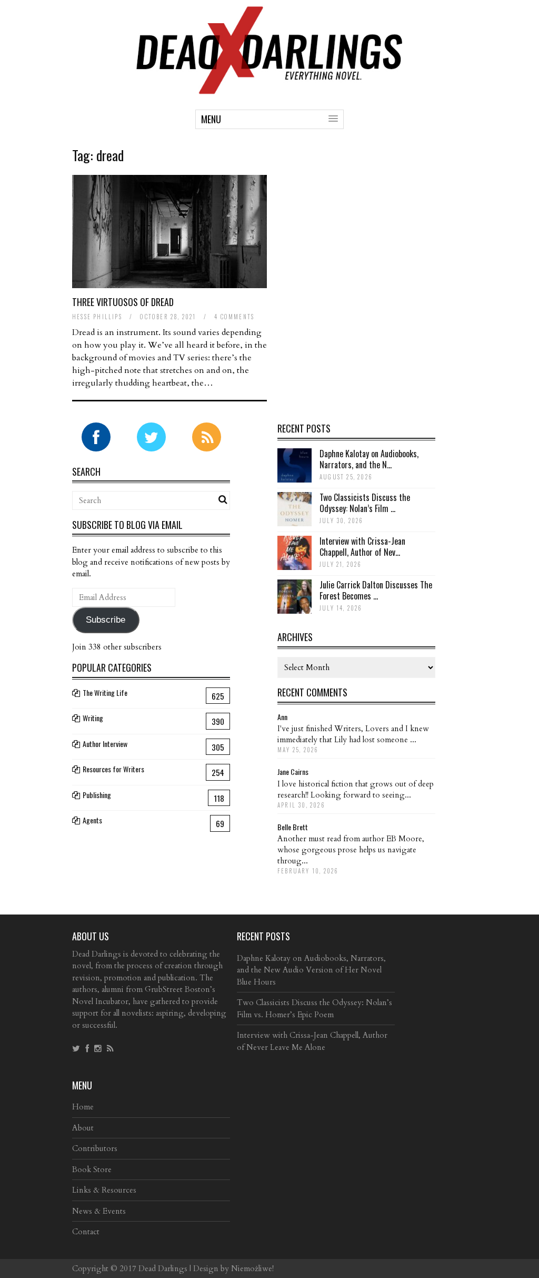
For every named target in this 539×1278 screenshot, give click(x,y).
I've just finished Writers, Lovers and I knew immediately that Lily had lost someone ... (353, 734)
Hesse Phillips (97, 316)
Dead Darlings (162, 1268)
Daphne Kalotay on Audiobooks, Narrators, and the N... (369, 459)
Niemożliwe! (252, 1268)
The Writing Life (105, 692)
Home (83, 1107)
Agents (92, 819)
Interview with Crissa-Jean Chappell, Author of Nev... (362, 546)
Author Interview (105, 743)
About (83, 1128)
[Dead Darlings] (269, 89)
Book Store (92, 1169)
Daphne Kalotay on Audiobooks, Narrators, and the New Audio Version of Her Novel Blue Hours (311, 970)
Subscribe (105, 620)
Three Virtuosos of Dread (123, 302)
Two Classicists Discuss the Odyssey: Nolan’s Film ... (365, 503)
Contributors (94, 1148)
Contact (85, 1231)
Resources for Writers (113, 768)
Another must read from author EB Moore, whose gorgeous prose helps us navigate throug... (350, 849)
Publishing (97, 794)
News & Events (99, 1211)
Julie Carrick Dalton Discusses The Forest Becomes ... (376, 590)
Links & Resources (104, 1190)
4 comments (234, 316)
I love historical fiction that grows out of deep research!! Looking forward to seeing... (355, 789)
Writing (93, 717)
